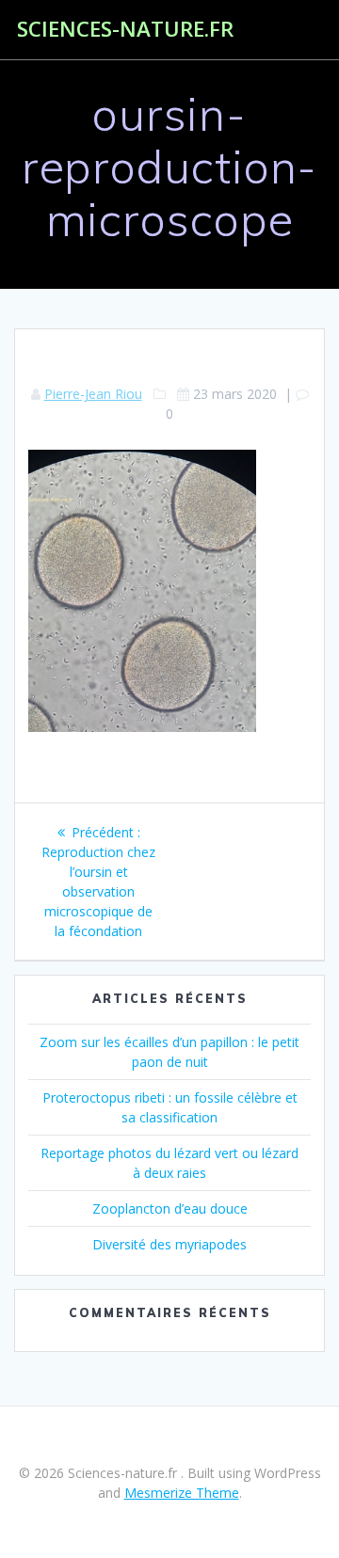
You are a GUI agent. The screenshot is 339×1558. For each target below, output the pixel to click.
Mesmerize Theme (181, 1493)
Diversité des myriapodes (169, 1244)
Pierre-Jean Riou (93, 394)
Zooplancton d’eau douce (170, 1208)
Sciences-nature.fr (125, 29)
